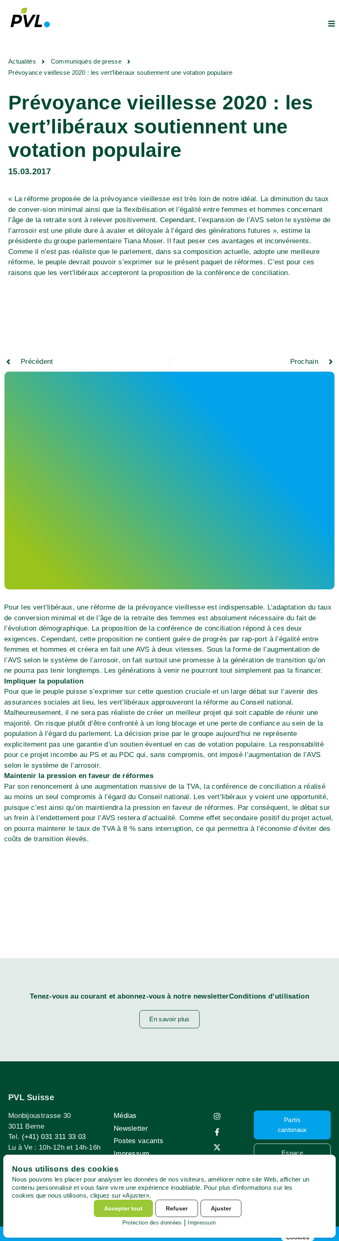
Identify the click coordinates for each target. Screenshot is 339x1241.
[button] (331, 23)
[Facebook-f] (217, 1132)
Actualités (22, 61)
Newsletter (131, 1128)
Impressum (132, 1154)
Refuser (177, 1208)
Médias (125, 1116)
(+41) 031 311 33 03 (54, 1137)
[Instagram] (217, 1116)
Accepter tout (123, 1208)
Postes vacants (138, 1141)
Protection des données (152, 1223)
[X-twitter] (217, 1147)
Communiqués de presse (86, 61)
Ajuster (221, 1208)
